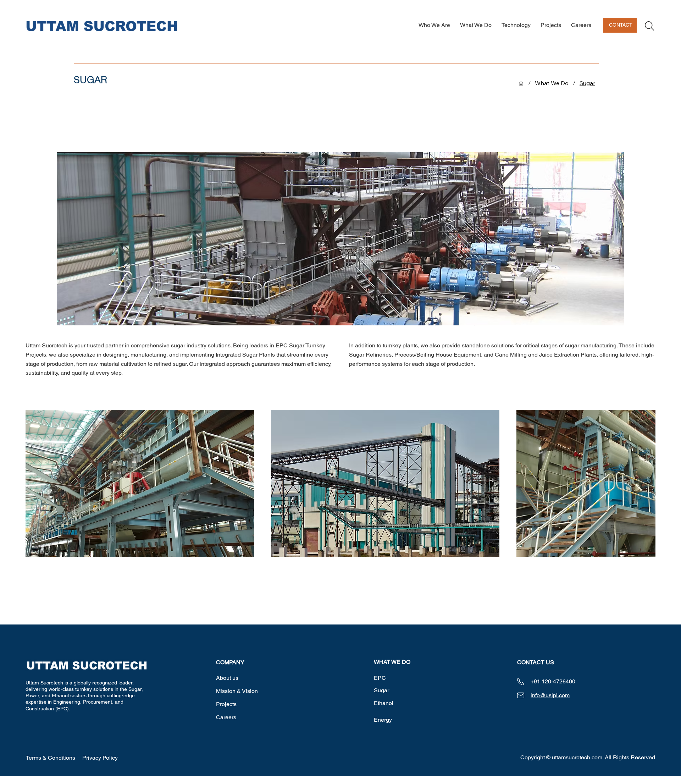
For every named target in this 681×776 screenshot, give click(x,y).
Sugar (381, 690)
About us (227, 678)
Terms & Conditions (50, 757)
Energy (383, 719)
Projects (226, 704)
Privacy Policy (100, 757)
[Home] (521, 83)
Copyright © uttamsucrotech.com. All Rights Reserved (587, 757)
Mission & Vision (237, 691)
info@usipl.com (550, 695)
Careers (226, 717)
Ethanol (383, 703)
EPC (380, 678)
